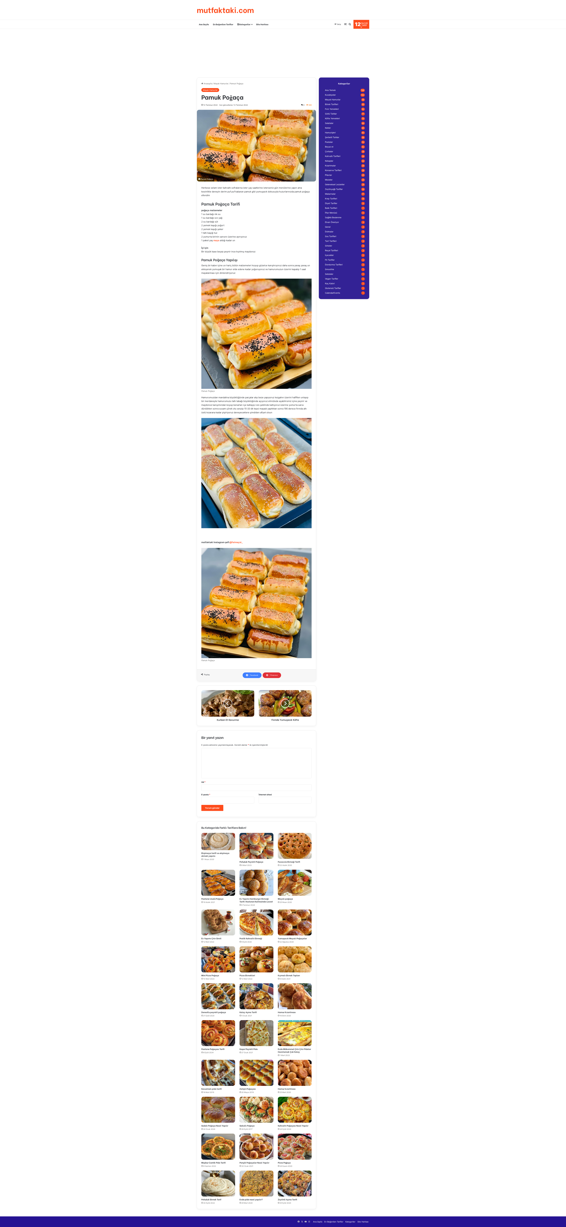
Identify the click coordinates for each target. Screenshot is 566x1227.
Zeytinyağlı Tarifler (334, 189)
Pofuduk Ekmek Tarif (211, 1199)
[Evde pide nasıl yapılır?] (256, 1184)
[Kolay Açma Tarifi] (256, 996)
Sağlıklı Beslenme (333, 217)
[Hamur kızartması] (295, 1073)
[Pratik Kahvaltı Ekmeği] (256, 922)
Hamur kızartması (287, 1088)
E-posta (205, 794)
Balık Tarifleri (331, 208)
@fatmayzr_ (236, 542)
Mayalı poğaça (285, 898)
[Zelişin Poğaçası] (256, 1073)
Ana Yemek (330, 90)
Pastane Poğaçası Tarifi (212, 1048)
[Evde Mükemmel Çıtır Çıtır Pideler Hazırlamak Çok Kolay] (295, 1033)
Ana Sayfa (204, 24)
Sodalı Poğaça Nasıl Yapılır (214, 1125)
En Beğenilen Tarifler (223, 24)
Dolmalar (329, 231)
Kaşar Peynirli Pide (249, 1048)
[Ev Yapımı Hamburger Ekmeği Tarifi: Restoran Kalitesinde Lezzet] (256, 883)
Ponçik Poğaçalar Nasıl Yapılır (254, 1162)
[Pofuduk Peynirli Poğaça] (256, 846)
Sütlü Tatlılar (331, 114)
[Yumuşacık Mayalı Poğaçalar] (295, 922)
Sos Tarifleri (330, 236)
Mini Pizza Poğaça (210, 975)
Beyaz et (329, 147)
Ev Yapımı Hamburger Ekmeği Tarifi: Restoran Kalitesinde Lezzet (256, 900)
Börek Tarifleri (331, 104)
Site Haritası (262, 24)
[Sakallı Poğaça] (256, 1110)
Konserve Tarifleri (333, 170)
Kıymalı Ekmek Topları (289, 975)
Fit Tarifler (330, 260)
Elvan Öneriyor (332, 222)
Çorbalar (329, 151)
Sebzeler (329, 274)
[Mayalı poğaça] (295, 883)
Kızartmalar (330, 165)
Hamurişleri (330, 132)
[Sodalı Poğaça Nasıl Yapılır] (218, 1110)
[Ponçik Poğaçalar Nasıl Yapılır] (256, 1147)
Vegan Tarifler (331, 279)
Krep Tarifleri (331, 198)
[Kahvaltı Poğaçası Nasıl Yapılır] (295, 1110)
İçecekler (329, 255)
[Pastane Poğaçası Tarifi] (218, 1033)
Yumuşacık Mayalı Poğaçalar (292, 938)
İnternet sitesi (265, 794)
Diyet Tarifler (331, 203)
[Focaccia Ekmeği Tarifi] (295, 846)
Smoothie (329, 269)
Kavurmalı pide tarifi (211, 1088)
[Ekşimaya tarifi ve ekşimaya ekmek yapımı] (218, 841)
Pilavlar (328, 175)
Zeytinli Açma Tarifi (287, 1199)
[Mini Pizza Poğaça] (218, 959)
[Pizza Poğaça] (295, 1147)
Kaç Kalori (330, 283)
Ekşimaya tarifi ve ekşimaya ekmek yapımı (215, 854)
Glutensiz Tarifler (333, 288)
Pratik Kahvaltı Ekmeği (251, 938)
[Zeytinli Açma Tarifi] (295, 1184)
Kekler (328, 128)
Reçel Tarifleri (331, 250)
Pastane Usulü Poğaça (212, 898)
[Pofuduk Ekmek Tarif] (218, 1184)
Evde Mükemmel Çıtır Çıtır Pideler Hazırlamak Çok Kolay (294, 1050)
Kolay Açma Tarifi (248, 1012)
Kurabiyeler (330, 95)
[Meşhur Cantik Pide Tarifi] (218, 1147)
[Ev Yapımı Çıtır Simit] (218, 922)
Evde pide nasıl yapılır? (251, 1199)
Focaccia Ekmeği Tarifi (289, 861)
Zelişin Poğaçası (248, 1088)
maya (216, 240)
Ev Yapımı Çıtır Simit (211, 938)
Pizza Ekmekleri (247, 975)
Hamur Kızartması (287, 1012)
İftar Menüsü (331, 213)
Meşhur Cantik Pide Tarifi (213, 1162)
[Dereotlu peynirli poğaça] (218, 996)
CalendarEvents (332, 293)
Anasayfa (207, 83)
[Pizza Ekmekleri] (256, 959)
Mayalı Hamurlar (221, 83)
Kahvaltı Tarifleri (332, 156)
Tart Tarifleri (331, 241)
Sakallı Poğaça (247, 1125)
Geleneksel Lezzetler (335, 184)
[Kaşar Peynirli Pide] (256, 1033)
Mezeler (329, 180)
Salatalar (329, 123)
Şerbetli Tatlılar (332, 137)
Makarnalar (330, 194)
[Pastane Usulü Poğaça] (218, 883)
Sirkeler (328, 246)
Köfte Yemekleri (332, 118)
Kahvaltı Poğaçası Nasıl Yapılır (293, 1125)
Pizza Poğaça (284, 1162)
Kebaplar (329, 161)
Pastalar (329, 142)
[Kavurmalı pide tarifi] (218, 1073)
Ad (203, 782)
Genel (327, 227)
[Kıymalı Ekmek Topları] (295, 959)
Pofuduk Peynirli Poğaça (252, 861)
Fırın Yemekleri (332, 109)
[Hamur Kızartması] (295, 996)
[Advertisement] (283, 52)
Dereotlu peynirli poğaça (213, 1012)
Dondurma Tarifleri (334, 264)
